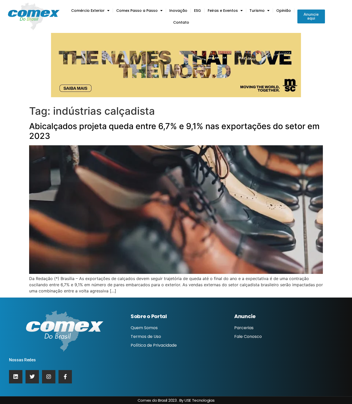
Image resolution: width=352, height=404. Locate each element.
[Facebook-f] (65, 376)
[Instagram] (48, 376)
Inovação (178, 10)
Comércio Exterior (88, 10)
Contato (181, 22)
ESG (197, 10)
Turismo (257, 10)
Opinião (283, 10)
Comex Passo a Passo (137, 10)
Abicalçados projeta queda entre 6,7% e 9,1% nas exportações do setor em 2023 (174, 131)
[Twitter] (32, 376)
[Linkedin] (15, 376)
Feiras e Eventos (223, 10)
